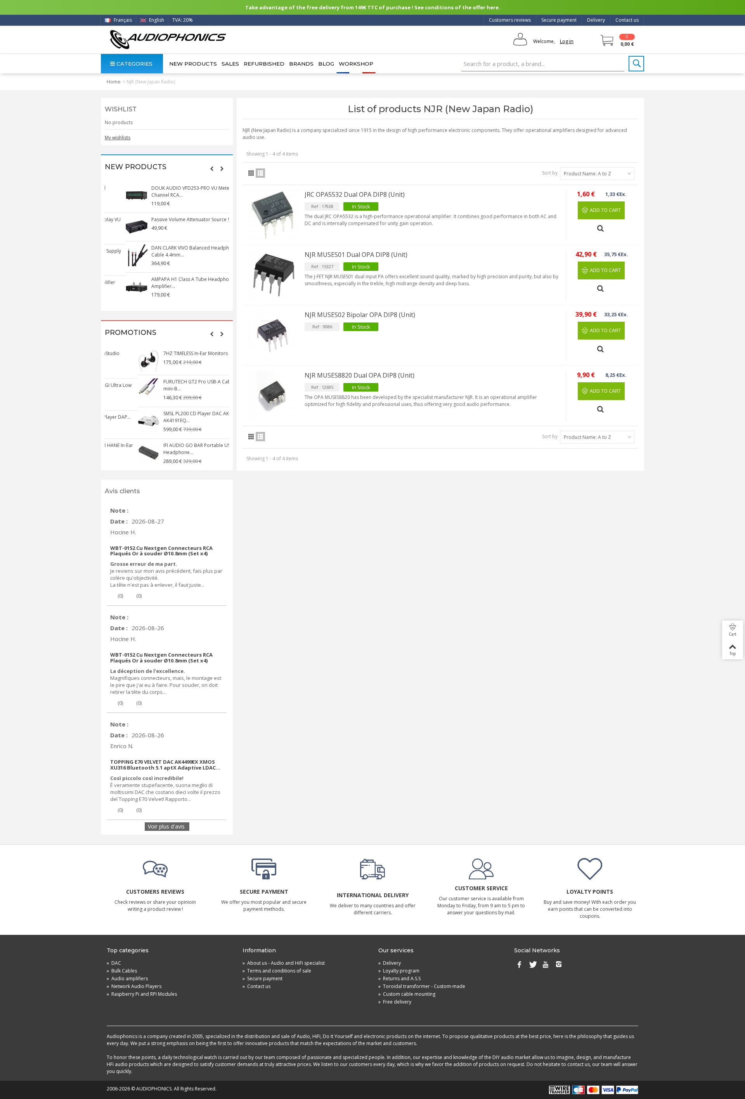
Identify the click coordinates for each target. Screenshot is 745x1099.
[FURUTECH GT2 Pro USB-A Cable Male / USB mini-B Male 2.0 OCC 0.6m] (115, 389)
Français (122, 20)
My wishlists (117, 137)
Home (114, 81)
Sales (230, 64)
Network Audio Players (134, 986)
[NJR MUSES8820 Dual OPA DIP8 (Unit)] (273, 396)
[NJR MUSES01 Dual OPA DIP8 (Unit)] (273, 275)
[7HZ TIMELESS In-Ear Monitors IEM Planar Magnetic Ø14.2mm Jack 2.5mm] (115, 361)
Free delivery (394, 1001)
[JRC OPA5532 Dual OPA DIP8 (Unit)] (273, 215)
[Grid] (251, 173)
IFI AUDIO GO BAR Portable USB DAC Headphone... (170, 449)
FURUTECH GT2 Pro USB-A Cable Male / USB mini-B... (178, 385)
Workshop (356, 64)
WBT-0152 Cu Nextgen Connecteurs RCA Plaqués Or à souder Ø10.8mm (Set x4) (161, 550)
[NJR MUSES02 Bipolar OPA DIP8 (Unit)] (273, 335)
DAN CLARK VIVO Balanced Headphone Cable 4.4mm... (173, 251)
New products (193, 64)
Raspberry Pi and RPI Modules (142, 994)
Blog (326, 64)
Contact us (627, 20)
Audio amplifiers (127, 978)
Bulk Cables (122, 970)
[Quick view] (601, 225)
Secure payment (559, 20)
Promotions (130, 333)
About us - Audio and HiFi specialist (284, 963)
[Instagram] (559, 965)
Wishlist (121, 109)
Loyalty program (398, 970)
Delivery (596, 20)
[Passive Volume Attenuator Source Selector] (115, 227)
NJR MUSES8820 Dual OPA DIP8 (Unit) (359, 375)
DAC (114, 963)
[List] (260, 173)
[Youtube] (546, 965)
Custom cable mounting (406, 994)
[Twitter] (532, 965)
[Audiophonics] (167, 39)
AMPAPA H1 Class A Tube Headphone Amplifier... (171, 282)
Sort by (550, 173)
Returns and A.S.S (399, 978)
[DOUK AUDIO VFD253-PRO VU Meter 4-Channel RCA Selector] (115, 195)
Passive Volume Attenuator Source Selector (177, 219)
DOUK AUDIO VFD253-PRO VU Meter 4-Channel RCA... (173, 191)
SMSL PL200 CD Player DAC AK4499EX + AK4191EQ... (173, 417)
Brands (301, 64)
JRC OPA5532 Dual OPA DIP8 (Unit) (355, 194)
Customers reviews (510, 20)
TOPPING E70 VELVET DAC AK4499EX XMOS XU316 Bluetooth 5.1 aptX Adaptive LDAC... (165, 764)
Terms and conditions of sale (277, 970)
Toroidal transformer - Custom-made (421, 986)
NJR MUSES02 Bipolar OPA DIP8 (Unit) (360, 314)
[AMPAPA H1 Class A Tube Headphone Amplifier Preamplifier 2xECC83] (115, 287)
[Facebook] (519, 965)
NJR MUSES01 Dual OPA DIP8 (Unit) (356, 254)
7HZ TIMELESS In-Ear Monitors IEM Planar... (176, 353)
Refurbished (264, 64)
